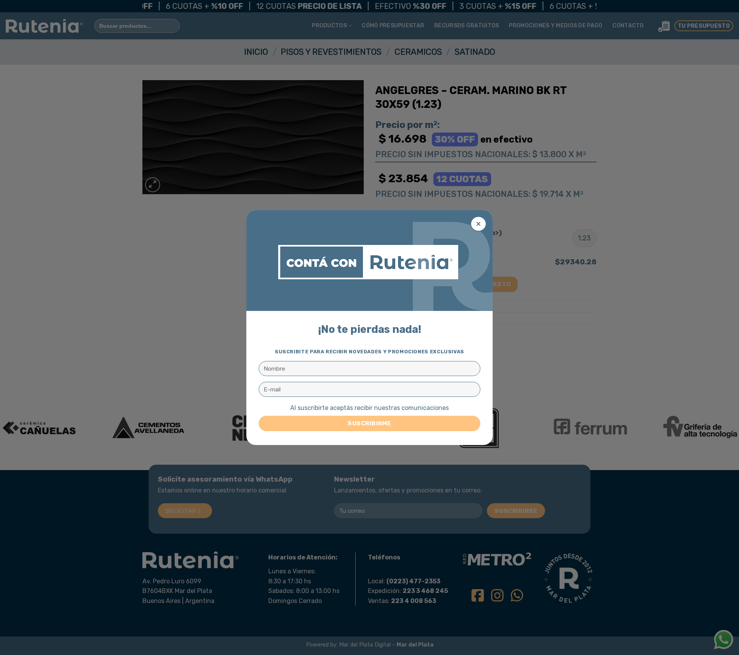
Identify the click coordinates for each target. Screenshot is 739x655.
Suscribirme (369, 423)
